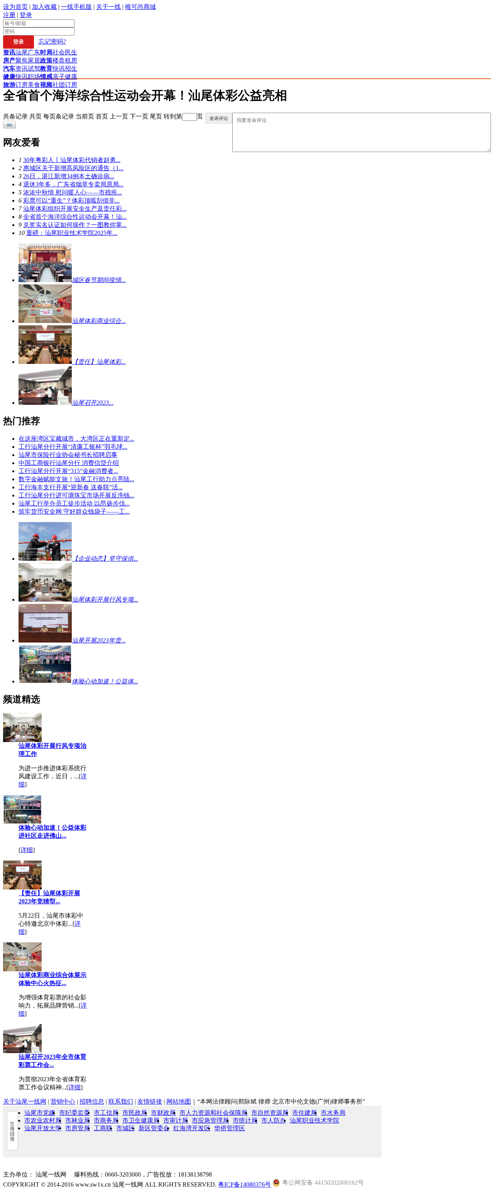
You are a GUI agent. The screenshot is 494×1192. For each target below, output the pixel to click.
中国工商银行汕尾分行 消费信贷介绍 (69, 463)
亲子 (58, 76)
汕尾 (21, 52)
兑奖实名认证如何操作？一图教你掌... (75, 224)
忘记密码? (52, 41)
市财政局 (163, 1112)
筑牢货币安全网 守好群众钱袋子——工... (74, 511)
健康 (71, 76)
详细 (26, 850)
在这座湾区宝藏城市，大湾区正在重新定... (76, 438)
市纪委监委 (74, 1112)
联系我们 (120, 1101)
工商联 (103, 1128)
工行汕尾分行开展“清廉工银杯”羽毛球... (73, 446)
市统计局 (245, 1120)
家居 (34, 60)
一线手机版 (76, 6)
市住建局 (304, 1112)
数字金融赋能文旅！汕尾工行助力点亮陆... (76, 479)
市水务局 (333, 1112)
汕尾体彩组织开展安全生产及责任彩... (75, 208)
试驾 (34, 68)
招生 (71, 68)
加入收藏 (44, 6)
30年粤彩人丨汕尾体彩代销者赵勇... (71, 160)
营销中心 (63, 1101)
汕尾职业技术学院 (314, 1120)
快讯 (58, 68)
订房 (21, 84)
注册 (9, 15)
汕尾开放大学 (42, 1128)
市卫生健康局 (140, 1120)
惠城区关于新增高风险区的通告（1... (73, 168)
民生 (71, 52)
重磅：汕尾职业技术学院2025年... (71, 233)
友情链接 (149, 1101)
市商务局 (106, 1120)
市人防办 (273, 1120)
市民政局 (134, 1112)
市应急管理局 (210, 1120)
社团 (58, 84)
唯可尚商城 (140, 6)
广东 (34, 52)
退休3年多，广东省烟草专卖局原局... (73, 184)
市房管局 (77, 1128)
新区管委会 (154, 1128)
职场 (34, 76)
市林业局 (77, 1120)
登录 (26, 15)
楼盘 (58, 60)
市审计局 (175, 1120)
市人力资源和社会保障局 (213, 1112)
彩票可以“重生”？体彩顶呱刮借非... (71, 200)
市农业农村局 (42, 1120)
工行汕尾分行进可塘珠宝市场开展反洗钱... (76, 495)
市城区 (125, 1128)
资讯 (21, 68)
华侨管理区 (229, 1128)
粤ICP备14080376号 (244, 1184)
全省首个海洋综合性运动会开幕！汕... (75, 216)
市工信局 (106, 1112)
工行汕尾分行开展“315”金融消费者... (68, 471)
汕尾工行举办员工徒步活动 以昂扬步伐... (74, 503)
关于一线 (108, 6)
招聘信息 (92, 1101)
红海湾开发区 (191, 1128)
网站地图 (178, 1101)
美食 (34, 84)
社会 (58, 52)
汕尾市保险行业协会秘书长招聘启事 (68, 454)
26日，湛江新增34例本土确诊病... (68, 176)
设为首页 (15, 6)
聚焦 (21, 60)
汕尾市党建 (39, 1112)
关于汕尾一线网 (24, 1101)
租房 (71, 60)
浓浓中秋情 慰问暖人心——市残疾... (72, 192)
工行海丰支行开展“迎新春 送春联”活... (71, 487)
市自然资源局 (269, 1112)
